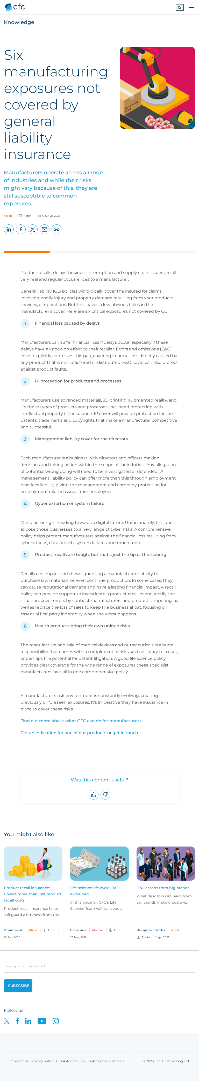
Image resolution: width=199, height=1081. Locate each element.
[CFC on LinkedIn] (31, 1020)
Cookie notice (97, 1061)
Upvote (93, 799)
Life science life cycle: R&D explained (95, 891)
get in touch (125, 732)
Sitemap (117, 1061)
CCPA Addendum (70, 1061)
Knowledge (19, 22)
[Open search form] (180, 7)
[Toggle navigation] (191, 7)
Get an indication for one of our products (63, 732)
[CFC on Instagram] (58, 1020)
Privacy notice (42, 1061)
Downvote (105, 799)
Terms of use (19, 1061)
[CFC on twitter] (10, 1020)
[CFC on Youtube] (45, 1020)
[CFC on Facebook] (20, 1020)
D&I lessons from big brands (163, 888)
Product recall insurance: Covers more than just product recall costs (32, 894)
